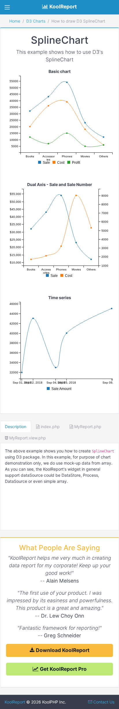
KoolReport (15, 701)
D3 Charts (35, 21)
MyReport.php (87, 426)
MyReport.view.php (27, 437)
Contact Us (103, 701)
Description (15, 426)
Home (14, 21)
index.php (50, 426)
